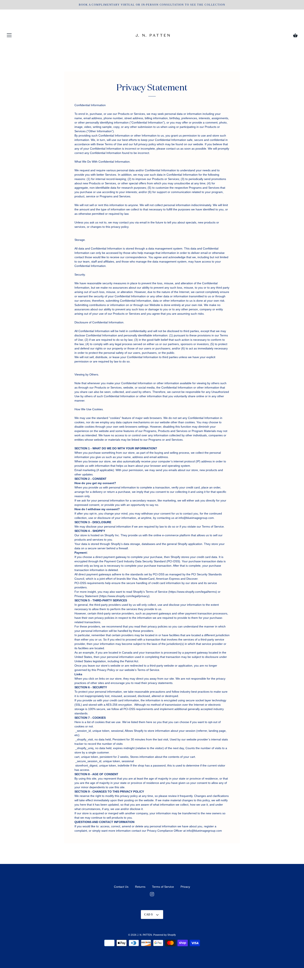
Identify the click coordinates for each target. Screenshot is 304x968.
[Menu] (9, 36)
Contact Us (121, 886)
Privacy (185, 886)
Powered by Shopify (164, 935)
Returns (140, 886)
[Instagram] (152, 894)
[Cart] (295, 35)
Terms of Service (163, 886)
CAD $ (148, 914)
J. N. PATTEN (144, 935)
